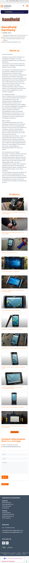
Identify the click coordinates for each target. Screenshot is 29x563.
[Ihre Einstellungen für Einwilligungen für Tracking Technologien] (26, 561)
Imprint (24, 554)
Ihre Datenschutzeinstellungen (13, 558)
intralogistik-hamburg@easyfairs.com (12, 532)
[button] (14, 432)
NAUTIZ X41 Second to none (9, 252)
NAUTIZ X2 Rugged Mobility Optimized (12, 329)
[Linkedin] (3, 543)
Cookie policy (18, 554)
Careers (18, 552)
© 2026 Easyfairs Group (5, 552)
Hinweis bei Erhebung (8, 561)
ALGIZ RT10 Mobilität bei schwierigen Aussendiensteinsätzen (12, 388)
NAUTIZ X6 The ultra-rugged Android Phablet (14, 348)
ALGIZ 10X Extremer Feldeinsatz (10, 271)
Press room (13, 552)
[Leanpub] (7, 543)
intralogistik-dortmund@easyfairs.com (12, 530)
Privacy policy (11, 554)
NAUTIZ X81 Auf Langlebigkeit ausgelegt (13, 407)
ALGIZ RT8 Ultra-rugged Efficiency (11, 310)
